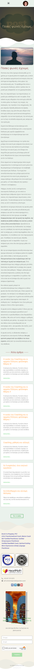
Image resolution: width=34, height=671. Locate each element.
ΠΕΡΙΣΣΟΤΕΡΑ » (6, 378)
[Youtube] (21, 585)
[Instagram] (18, 585)
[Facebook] (12, 585)
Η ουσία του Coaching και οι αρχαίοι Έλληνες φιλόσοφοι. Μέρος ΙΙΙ (15, 361)
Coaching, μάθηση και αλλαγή (16, 442)
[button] (8, 3)
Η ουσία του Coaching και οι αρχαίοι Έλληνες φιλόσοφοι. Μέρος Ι (15, 417)
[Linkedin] (15, 585)
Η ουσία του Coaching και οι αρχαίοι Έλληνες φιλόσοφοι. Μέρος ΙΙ (15, 389)
